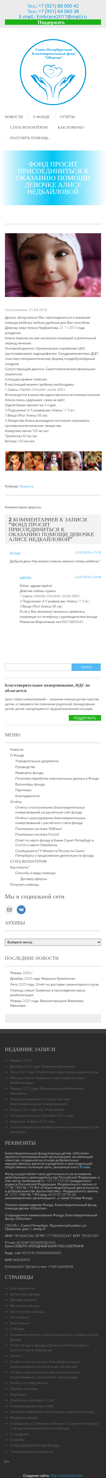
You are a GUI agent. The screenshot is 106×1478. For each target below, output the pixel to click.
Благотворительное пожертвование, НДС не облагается (47, 687)
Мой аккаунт (20, 1323)
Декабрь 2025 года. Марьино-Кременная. (43, 978)
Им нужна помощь (24, 1305)
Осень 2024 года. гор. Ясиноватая (37, 1109)
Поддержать (51, 22)
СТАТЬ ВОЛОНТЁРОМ (29, 127)
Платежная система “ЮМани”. (39, 828)
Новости (14, 116)
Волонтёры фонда (30, 784)
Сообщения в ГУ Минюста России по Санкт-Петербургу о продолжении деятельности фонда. (54, 853)
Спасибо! (17, 1439)
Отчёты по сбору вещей (29, 1382)
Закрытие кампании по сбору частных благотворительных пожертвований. (40, 1101)
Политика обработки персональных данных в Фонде (57, 778)
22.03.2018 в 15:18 (88, 552)
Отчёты (67, 116)
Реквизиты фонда (29, 772)
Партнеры (23, 789)
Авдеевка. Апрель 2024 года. (33, 1121)
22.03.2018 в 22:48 (88, 577)
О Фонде (41, 116)
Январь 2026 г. (21, 972)
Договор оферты (33, 878)
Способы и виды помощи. (35, 872)
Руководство (25, 766)
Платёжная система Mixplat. (37, 834)
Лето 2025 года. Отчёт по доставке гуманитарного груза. (54, 984)
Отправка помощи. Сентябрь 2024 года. (42, 1115)
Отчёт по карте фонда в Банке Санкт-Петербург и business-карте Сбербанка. (54, 842)
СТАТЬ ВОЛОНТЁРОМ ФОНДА (35, 1445)
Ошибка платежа (23, 1388)
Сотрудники (19, 1434)
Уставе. (85, 1167)
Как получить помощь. (27, 1311)
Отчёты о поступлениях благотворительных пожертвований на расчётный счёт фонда (50, 809)
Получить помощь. (29, 137)
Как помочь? (71, 127)
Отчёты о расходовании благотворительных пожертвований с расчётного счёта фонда (50, 820)
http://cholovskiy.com (66, 1475)
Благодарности (27, 795)
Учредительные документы (37, 761)
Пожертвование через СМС (32, 1406)
